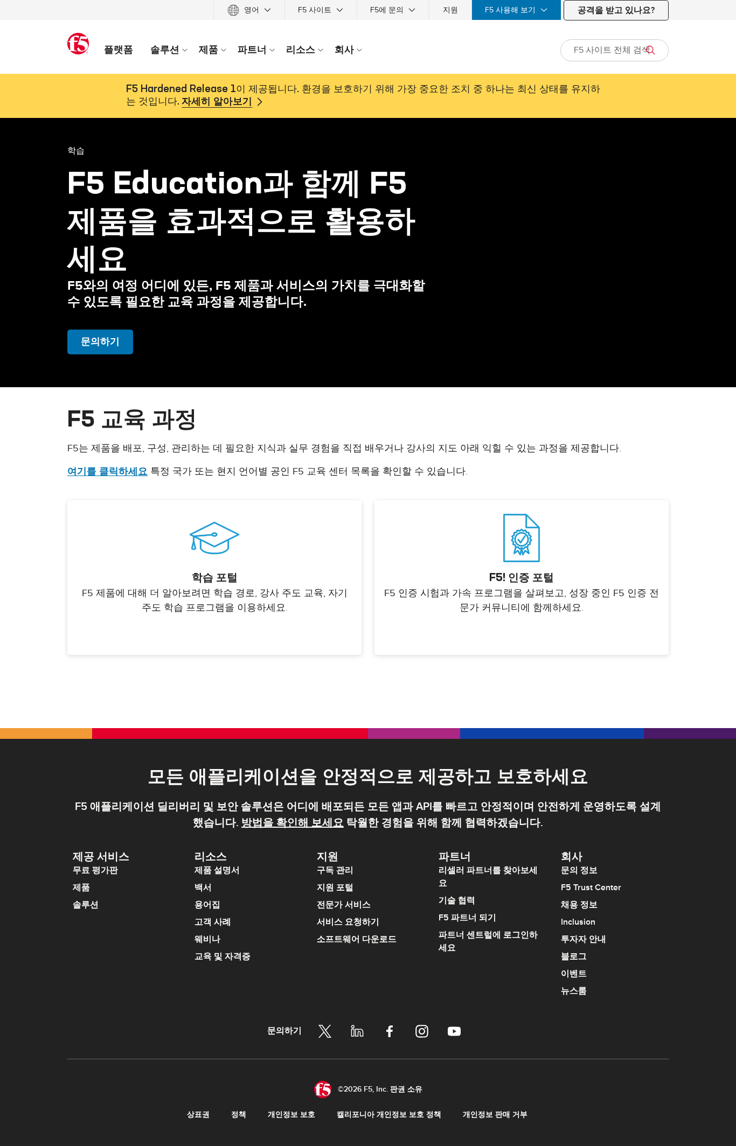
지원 (450, 10)
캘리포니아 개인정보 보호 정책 (389, 1114)
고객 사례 (213, 922)
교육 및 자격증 (223, 956)
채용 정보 (579, 904)
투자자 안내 (583, 939)
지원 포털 (335, 887)
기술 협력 (457, 900)
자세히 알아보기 (217, 102)
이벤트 (574, 973)
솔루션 (86, 904)
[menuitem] (249, 10)
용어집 (207, 904)
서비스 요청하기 (348, 922)
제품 (81, 887)
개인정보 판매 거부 (495, 1114)
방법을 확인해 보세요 (292, 822)
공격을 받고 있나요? (616, 10)
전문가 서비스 (344, 904)
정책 (238, 1114)
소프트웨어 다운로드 (357, 939)
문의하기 (100, 341)
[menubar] (368, 10)
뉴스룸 (574, 991)
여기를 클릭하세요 (107, 471)
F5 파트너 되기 (467, 917)
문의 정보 (579, 870)
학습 (76, 150)
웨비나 (207, 939)
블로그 (574, 956)
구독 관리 (335, 870)
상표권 (198, 1114)
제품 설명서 (217, 870)
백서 (203, 887)
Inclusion (578, 922)
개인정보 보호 (291, 1114)
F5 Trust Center (591, 887)
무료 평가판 (95, 870)
